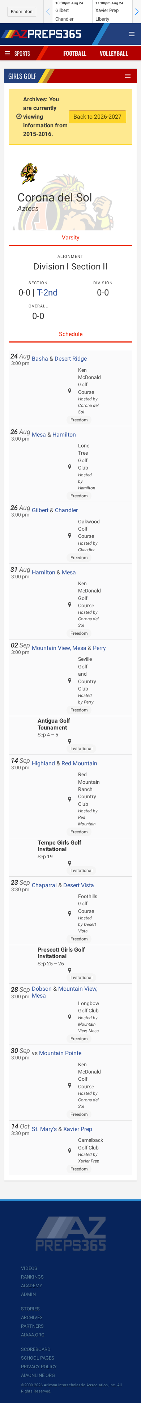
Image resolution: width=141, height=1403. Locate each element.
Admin (28, 1294)
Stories (30, 1308)
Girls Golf (22, 76)
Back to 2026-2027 (97, 116)
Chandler (66, 510)
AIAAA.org (32, 1335)
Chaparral (44, 885)
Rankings (32, 1277)
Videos (29, 1268)
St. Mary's (44, 1129)
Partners (32, 1326)
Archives (32, 1317)
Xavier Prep (77, 1129)
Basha (40, 358)
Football (74, 53)
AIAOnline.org (38, 1375)
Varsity (71, 237)
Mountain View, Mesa (59, 648)
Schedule (70, 334)
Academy (31, 1285)
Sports (22, 53)
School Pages (37, 1358)
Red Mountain (79, 763)
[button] (136, 11)
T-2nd (47, 293)
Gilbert (40, 510)
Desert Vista (78, 885)
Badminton (22, 11)
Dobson (42, 988)
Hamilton (64, 434)
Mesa (39, 434)
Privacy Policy (39, 1366)
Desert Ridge (71, 358)
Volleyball (114, 53)
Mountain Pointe (60, 1053)
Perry (99, 648)
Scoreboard (36, 1349)
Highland (43, 763)
